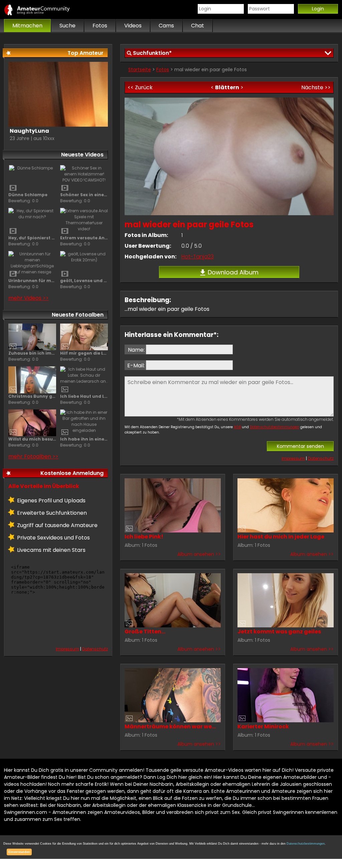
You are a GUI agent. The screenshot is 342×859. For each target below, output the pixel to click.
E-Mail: (136, 365)
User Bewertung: (148, 246)
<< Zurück (140, 87)
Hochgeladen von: (150, 256)
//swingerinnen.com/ (44, 9)
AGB (237, 427)
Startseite (139, 69)
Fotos (162, 69)
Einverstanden (19, 852)
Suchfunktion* (152, 53)
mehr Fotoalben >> (33, 456)
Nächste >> (316, 87)
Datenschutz (321, 458)
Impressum (293, 458)
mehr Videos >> (28, 298)
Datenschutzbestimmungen (274, 427)
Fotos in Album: (146, 235)
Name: (136, 350)
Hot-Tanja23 (197, 256)
